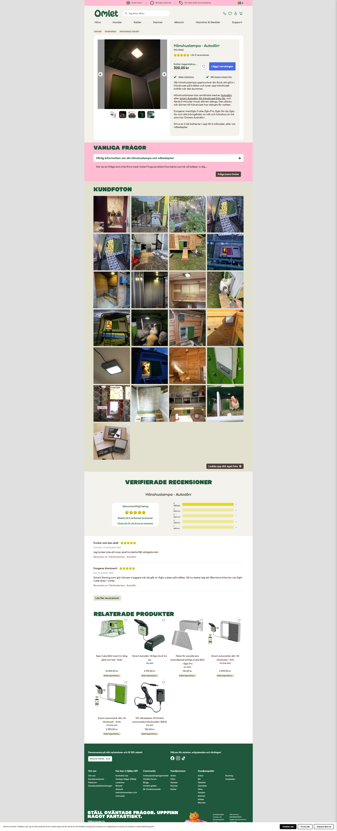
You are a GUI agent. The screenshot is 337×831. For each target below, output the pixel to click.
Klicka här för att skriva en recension (135, 523)
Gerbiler (202, 782)
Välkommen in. (96, 821)
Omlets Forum (150, 779)
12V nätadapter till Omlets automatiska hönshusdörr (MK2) (149, 721)
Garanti (119, 789)
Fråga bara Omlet (228, 174)
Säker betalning (186, 77)
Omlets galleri (150, 786)
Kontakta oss (122, 775)
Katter (173, 789)
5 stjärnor (177, 504)
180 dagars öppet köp (163, 3)
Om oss (91, 775)
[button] (100, 74)
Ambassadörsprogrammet (155, 775)
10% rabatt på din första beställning (197, 3)
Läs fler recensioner (107, 598)
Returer (119, 786)
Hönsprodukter (110, 31)
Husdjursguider (206, 771)
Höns (172, 779)
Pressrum (92, 782)
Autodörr (226, 95)
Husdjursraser (178, 771)
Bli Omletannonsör (152, 789)
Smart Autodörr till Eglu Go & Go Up (149, 659)
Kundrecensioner (96, 779)
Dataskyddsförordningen (100, 786)
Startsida (97, 31)
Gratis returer (136, 3)
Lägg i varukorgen (222, 66)
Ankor (173, 775)
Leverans (120, 782)
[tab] (168, 158)
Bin (199, 779)
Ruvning (229, 775)
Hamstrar (202, 786)
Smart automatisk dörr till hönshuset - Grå (225, 659)
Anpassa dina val (324, 827)
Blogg (146, 782)
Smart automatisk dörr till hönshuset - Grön (112, 721)
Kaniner (174, 786)
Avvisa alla (305, 827)
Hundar (174, 782)
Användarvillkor (218, 814)
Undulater (230, 779)
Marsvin (201, 802)
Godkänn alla (288, 827)
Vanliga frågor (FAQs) (126, 779)
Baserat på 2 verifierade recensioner (135, 518)
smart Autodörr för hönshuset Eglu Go (202, 98)
